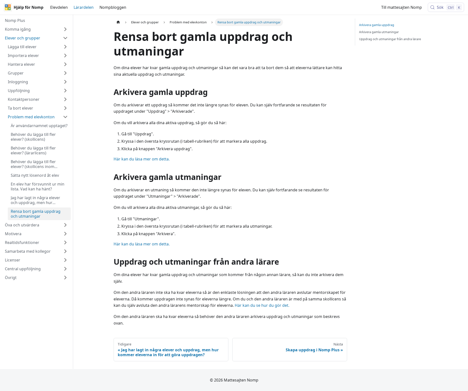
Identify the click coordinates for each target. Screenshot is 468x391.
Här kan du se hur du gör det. (262, 305)
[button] (36, 29)
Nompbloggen (112, 7)
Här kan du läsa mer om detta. (142, 159)
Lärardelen (84, 7)
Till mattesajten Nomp (401, 7)
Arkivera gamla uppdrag (376, 25)
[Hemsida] (118, 22)
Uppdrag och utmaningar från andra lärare (390, 39)
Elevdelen (59, 7)
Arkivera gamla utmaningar (379, 32)
